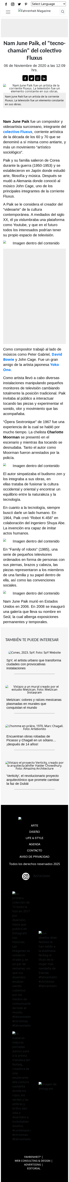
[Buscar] (62, 11)
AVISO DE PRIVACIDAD (34, 856)
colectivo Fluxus (17, 131)
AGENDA (34, 844)
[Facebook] (6, 4)
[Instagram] (12, 4)
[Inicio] (34, 10)
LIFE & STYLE (34, 838)
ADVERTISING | (33, 1164)
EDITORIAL (33, 1168)
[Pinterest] (26, 4)
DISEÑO (34, 832)
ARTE (34, 825)
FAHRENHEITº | (33, 1157)
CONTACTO (34, 850)
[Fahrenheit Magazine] (34, 819)
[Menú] (8, 12)
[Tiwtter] (19, 4)
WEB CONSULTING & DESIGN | (34, 1160)
